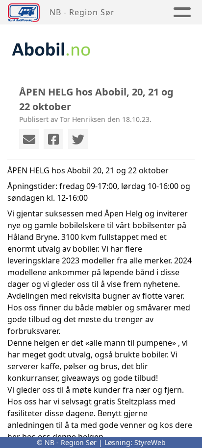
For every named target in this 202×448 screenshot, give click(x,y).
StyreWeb (150, 442)
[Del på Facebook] (53, 139)
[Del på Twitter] (78, 139)
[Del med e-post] (29, 139)
